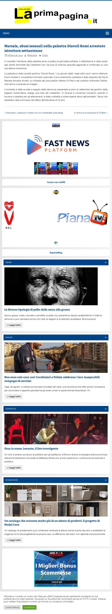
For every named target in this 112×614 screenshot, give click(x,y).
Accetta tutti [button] (29, 607)
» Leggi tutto (14, 325)
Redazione (32, 55)
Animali (8, 337)
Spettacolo (10, 409)
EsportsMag (56, 252)
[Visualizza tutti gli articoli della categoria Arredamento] (105, 480)
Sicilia (45, 55)
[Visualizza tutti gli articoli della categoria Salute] (105, 262)
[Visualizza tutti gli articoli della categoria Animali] (105, 337)
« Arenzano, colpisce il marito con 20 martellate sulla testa (33, 112)
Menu (6, 33)
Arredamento (11, 480)
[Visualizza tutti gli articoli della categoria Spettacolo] (105, 409)
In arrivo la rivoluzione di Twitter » (91, 112)
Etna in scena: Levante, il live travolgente (31, 448)
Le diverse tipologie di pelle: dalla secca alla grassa (37, 309)
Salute (8, 262)
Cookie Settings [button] (12, 607)
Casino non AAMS (56, 182)
